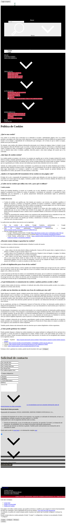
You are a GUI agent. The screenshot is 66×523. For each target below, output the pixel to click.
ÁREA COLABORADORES (34, 98)
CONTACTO (8, 121)
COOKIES (3, 521)
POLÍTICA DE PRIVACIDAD (12, 492)
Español (10, 50)
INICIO (6, 55)
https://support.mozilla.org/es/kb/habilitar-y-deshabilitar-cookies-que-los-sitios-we (31, 343)
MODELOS (11, 97)
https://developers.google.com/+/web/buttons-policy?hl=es (47, 233)
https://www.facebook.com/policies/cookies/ (48, 234)
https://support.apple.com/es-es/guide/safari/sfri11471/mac (23, 346)
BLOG (6, 120)
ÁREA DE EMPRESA (10, 58)
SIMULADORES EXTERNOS (16, 115)
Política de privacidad (10, 504)
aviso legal (16, 430)
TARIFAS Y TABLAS (14, 95)
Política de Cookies (9, 506)
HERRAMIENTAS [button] (9, 112)
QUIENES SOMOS (9, 56)
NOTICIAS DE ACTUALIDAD (17, 92)
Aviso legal (7, 503)
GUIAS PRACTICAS (14, 94)
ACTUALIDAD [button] (9, 91)
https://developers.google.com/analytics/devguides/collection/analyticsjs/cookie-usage (28, 226)
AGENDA (11, 116)
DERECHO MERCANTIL (15, 76)
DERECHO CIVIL (13, 74)
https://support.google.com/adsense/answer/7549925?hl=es (20, 229)
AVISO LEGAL (8, 490)
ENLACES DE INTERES (15, 118)
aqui (36, 430)
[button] (19, 20)
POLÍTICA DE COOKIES (11, 493)
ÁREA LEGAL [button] (8, 71)
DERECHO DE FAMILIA (15, 77)
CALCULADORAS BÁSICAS (16, 113)
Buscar (6, 21)
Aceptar (3, 519)
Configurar (45, 349)
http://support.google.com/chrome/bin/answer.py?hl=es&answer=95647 (28, 344)
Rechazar (16, 519)
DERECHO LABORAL (14, 73)
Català (9, 52)
